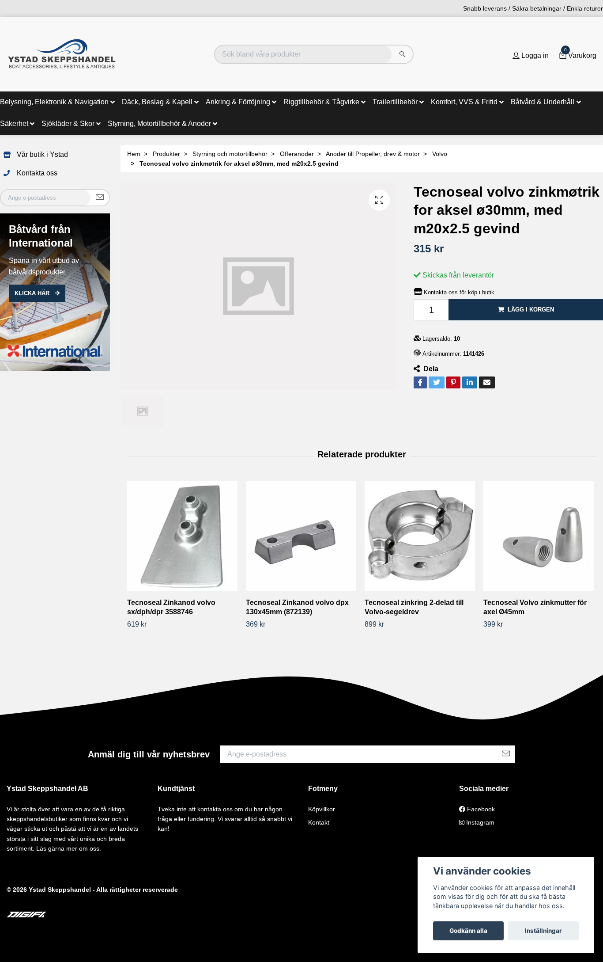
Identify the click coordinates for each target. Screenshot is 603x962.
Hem (133, 153)
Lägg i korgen (531, 309)
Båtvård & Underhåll (542, 102)
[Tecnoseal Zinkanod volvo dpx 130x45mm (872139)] (302, 536)
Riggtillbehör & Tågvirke (321, 102)
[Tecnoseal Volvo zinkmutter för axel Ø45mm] (539, 536)
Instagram (479, 822)
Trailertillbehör (395, 102)
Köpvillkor (321, 809)
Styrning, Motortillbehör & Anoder (159, 123)
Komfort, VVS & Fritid (464, 102)
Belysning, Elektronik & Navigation (54, 102)
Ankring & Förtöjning (238, 102)
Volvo (439, 153)
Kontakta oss (37, 173)
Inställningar (543, 930)
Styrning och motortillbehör (230, 153)
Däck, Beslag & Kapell (157, 102)
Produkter (166, 153)
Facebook (480, 809)
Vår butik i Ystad (42, 154)
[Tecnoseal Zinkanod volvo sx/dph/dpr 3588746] (183, 536)
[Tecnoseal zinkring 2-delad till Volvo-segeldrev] (421, 536)
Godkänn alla (468, 930)
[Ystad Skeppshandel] (62, 54)
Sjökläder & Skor (67, 123)
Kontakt (318, 822)
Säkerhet (14, 123)
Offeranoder (297, 153)
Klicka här (33, 293)
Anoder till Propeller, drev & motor (373, 153)
